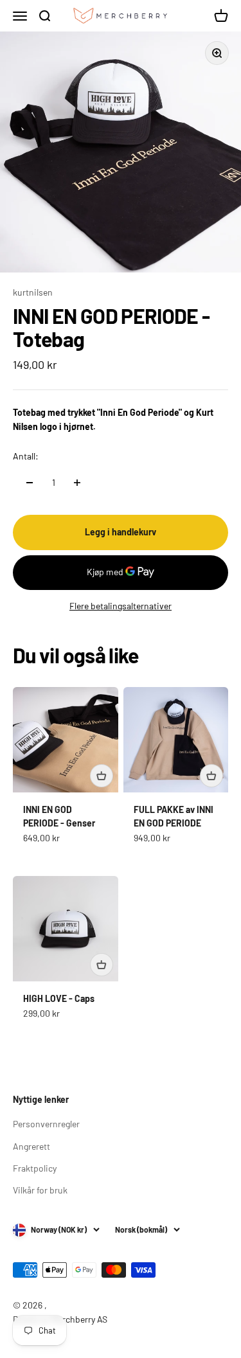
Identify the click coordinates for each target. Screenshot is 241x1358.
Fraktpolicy (35, 1168)
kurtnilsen (33, 292)
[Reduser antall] (29, 483)
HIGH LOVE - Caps (58, 998)
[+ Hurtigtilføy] (101, 775)
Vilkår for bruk (40, 1189)
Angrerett (31, 1146)
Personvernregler (46, 1123)
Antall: (26, 456)
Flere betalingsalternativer (120, 605)
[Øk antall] (77, 483)
